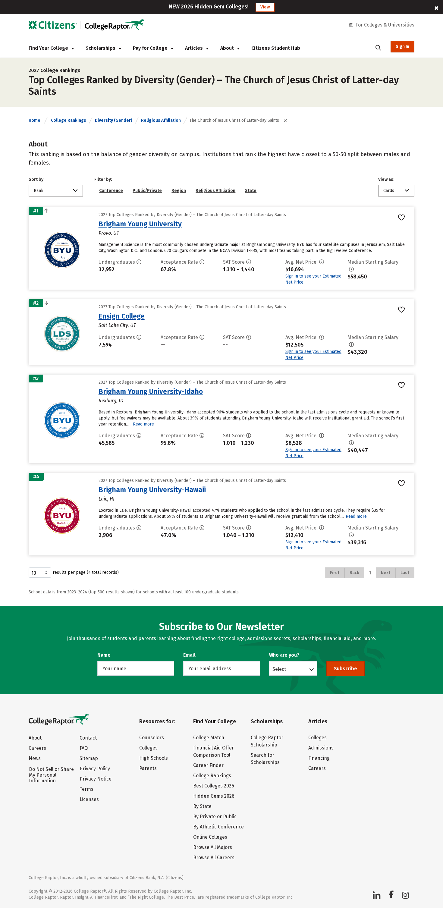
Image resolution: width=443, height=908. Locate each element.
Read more (143, 424)
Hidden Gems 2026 (213, 796)
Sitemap (89, 758)
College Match (208, 737)
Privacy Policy (95, 768)
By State (202, 806)
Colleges (148, 748)
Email (189, 655)
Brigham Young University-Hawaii (152, 489)
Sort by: (37, 179)
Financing (319, 758)
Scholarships (101, 48)
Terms (86, 789)
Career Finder (208, 765)
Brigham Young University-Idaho (151, 391)
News (35, 758)
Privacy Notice (96, 779)
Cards (388, 190)
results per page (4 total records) (86, 572)
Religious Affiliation (161, 120)
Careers (37, 748)
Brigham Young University (140, 224)
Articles (194, 48)
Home (34, 120)
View (265, 7)
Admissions (321, 748)
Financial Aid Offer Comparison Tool (213, 751)
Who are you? (284, 655)
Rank (38, 190)
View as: (386, 179)
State (250, 190)
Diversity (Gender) (113, 120)
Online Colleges (210, 837)
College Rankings (68, 120)
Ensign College (122, 316)
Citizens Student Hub (275, 48)
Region (178, 190)
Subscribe (345, 668)
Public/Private (147, 190)
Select (279, 669)
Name (104, 655)
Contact (88, 738)
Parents (148, 768)
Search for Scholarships (265, 758)
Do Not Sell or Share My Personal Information (51, 775)
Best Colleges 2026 (213, 786)
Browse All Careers (213, 857)
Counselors (151, 737)
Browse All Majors (212, 847)
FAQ (84, 748)
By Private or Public (215, 816)
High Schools (153, 758)
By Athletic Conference (218, 827)
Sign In (402, 46)
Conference (111, 190)
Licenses (89, 799)
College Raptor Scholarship (267, 741)
